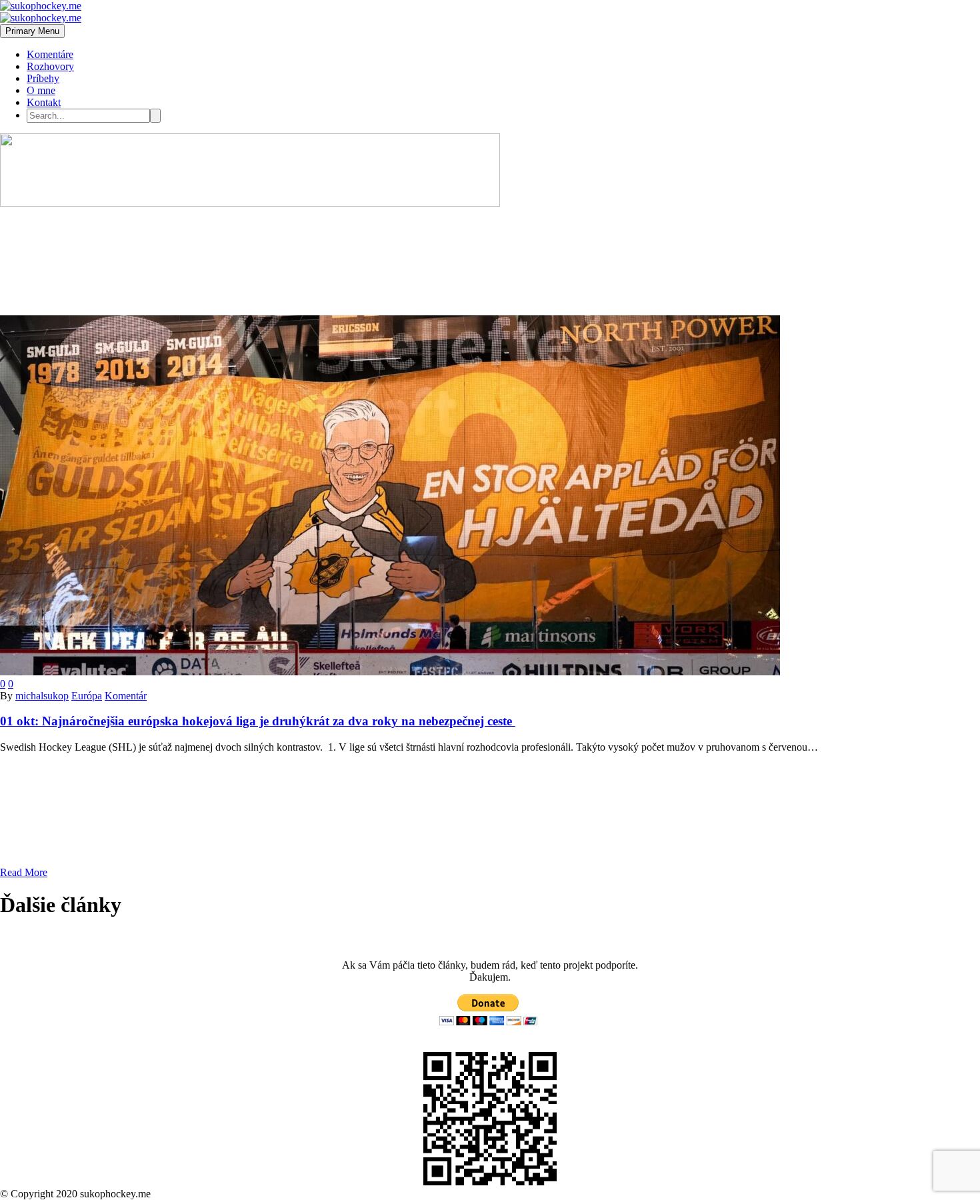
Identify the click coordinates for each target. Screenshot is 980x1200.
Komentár (126, 695)
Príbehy (43, 78)
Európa (86, 695)
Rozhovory (50, 66)
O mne (41, 90)
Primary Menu (32, 31)
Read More (23, 872)
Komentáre (50, 54)
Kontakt (44, 102)
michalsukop (42, 695)
